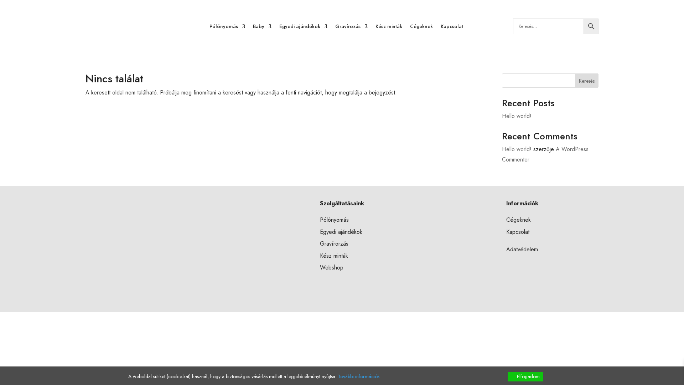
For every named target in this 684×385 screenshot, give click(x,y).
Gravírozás (348, 26)
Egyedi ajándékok (299, 26)
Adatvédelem (522, 249)
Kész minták (388, 26)
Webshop (331, 267)
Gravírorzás (334, 244)
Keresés (587, 80)
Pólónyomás (223, 26)
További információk (359, 376)
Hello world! (517, 116)
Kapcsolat (452, 26)
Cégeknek (421, 26)
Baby (258, 26)
